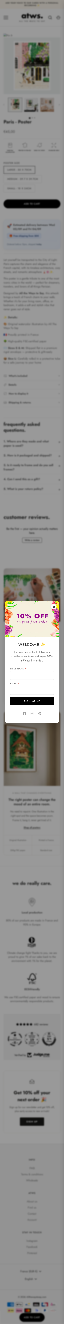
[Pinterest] (40, 713)
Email (14, 683)
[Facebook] (24, 713)
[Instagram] (32, 713)
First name (18, 668)
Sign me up (32, 701)
